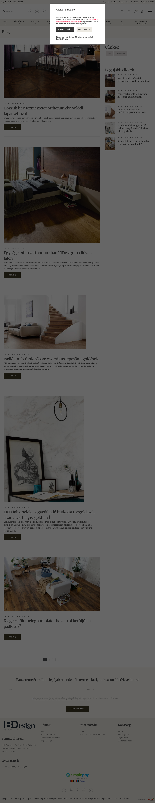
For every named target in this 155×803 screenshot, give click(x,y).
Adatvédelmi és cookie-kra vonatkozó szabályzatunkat (77, 21)
